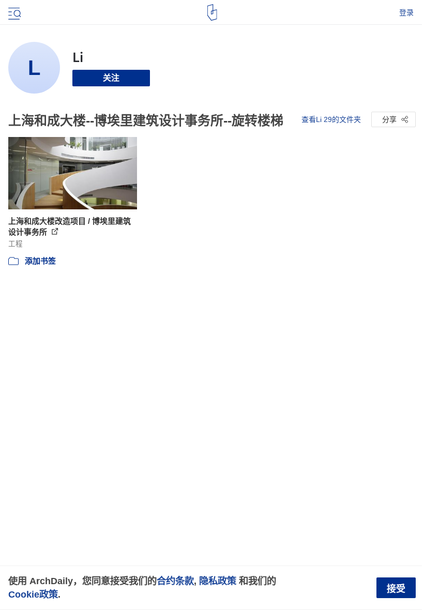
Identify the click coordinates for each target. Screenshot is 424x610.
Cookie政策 (33, 594)
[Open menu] (13, 12)
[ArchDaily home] (212, 12)
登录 (406, 12)
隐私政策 (217, 580)
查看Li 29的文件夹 (331, 119)
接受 (396, 589)
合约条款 (175, 580)
